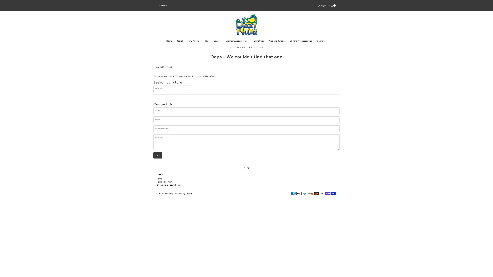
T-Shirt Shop (258, 41)
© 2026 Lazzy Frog (165, 193)
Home (169, 41)
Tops (207, 41)
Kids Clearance (237, 47)
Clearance (321, 41)
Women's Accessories (236, 41)
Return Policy (256, 47)
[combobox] (201, 5)
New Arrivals (194, 41)
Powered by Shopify (183, 193)
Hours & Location (164, 182)
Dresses (218, 41)
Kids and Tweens (277, 41)
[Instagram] (248, 167)
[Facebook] (244, 167)
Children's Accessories (301, 41)
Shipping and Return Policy (169, 185)
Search (180, 41)
